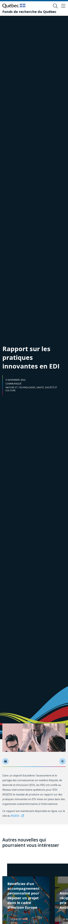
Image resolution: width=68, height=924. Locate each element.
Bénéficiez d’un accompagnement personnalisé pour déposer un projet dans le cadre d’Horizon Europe (23, 895)
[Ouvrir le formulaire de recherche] (55, 6)
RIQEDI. (15, 815)
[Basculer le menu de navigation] (63, 6)
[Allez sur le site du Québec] (13, 6)
